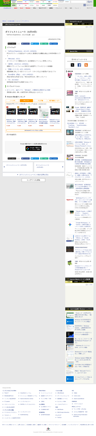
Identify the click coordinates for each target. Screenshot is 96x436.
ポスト (13, 43)
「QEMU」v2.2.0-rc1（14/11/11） (18, 64)
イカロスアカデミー (62, 404)
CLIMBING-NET (45, 409)
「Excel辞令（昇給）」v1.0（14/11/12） (20, 74)
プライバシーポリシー (54, 424)
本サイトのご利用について (9, 424)
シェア (26, 43)
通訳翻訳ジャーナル (62, 398)
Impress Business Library (26, 398)
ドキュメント (58, 8)
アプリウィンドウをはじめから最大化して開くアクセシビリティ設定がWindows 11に (83, 251)
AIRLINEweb (60, 393)
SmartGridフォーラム (25, 393)
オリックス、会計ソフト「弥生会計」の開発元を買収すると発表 (28, 90)
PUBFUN (74, 401)
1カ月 (89, 24)
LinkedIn (55, 43)
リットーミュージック (46, 393)
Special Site (73, 51)
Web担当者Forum (8, 396)
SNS (66, 8)
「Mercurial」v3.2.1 (13, 58)
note (45, 43)
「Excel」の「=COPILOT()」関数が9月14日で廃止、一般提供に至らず (83, 315)
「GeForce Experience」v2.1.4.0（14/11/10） (22, 51)
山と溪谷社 (42, 404)
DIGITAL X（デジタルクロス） (28, 404)
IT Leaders (7, 401)
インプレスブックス (25, 412)
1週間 (82, 24)
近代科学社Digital (45, 414)
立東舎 (42, 401)
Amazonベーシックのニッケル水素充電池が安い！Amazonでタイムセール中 (83, 267)
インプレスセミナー (25, 401)
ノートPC (12, 100)
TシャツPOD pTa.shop (80, 409)
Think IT (6, 393)
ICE (73, 390)
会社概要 (64, 424)
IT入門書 (40, 100)
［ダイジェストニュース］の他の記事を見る (33, 174)
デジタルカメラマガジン (10, 412)
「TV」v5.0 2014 (12, 80)
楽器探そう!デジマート (46, 396)
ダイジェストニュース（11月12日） (17, 165)
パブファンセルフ (78, 404)
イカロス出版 (59, 390)
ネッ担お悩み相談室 (9, 407)
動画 (71, 8)
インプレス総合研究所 (10, 398)
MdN (57, 407)
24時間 (76, 24)
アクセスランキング (76, 21)
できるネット (7, 415)
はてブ (36, 43)
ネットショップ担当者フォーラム (28, 396)
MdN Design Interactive (63, 412)
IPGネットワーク (76, 406)
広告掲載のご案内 (31, 424)
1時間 (68, 24)
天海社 (75, 393)
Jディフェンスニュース (63, 396)
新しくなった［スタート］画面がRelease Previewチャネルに (83, 340)
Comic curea (77, 396)
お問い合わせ (21, 424)
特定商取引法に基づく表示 (87, 424)
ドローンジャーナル (9, 404)
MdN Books (60, 409)
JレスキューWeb (61, 401)
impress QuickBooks (79, 398)
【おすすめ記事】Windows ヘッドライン (81, 309)
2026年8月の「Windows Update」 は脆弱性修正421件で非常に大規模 (83, 327)
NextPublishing (24, 414)
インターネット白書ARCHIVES (12, 418)
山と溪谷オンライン (46, 406)
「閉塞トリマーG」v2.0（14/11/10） (19, 69)
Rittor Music (42, 390)
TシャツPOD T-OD (46, 398)
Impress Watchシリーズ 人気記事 (80, 279)
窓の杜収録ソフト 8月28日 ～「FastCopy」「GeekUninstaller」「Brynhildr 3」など (77, 125)
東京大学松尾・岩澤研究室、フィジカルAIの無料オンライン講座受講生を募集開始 (83, 186)
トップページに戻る (33, 180)
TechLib (59, 417)
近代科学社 (42, 412)
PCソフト (26, 100)
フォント (77, 8)
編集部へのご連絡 (42, 424)
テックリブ (58, 415)
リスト (18, 43)
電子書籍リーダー (54, 100)
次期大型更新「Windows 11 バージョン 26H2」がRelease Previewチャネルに (83, 144)
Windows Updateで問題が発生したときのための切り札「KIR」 (83, 359)
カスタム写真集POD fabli (80, 412)
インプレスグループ (73, 424)
